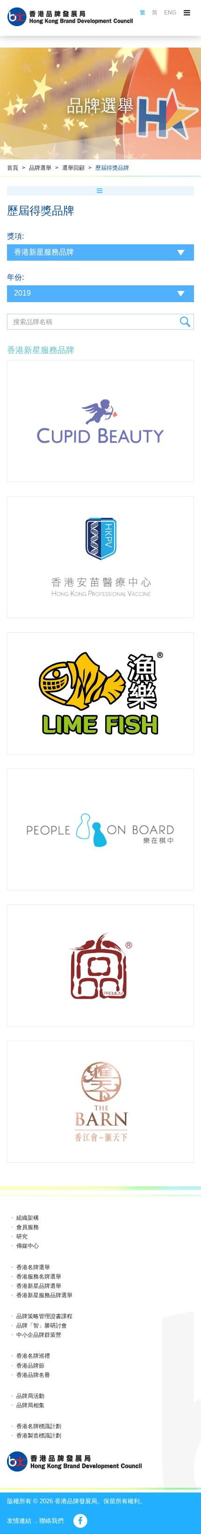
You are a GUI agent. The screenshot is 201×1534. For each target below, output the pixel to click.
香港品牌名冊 (33, 1375)
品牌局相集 (30, 1405)
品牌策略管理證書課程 (44, 1316)
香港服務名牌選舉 (38, 1276)
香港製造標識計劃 (38, 1435)
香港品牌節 (30, 1365)
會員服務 (27, 1227)
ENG (170, 12)
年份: (15, 277)
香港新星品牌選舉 (38, 1286)
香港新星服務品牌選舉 (44, 1295)
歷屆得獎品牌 (112, 168)
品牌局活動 (30, 1396)
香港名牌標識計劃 (38, 1426)
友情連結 (19, 1520)
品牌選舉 (40, 168)
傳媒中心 (27, 1246)
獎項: (15, 236)
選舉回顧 (73, 168)
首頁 (12, 168)
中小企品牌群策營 (38, 1335)
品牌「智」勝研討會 (41, 1325)
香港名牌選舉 (33, 1267)
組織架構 (27, 1218)
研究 (22, 1236)
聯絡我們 (51, 1520)
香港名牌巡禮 (33, 1356)
